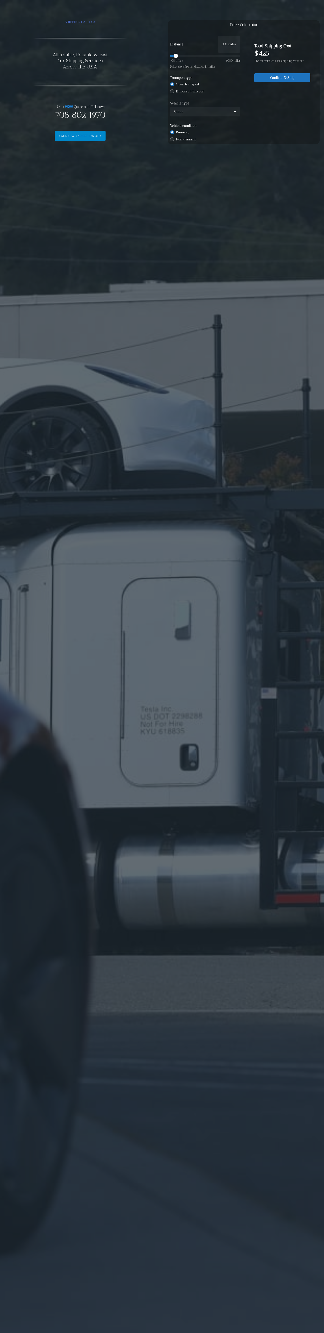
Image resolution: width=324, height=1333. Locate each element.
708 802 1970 (80, 115)
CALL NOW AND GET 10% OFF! (80, 136)
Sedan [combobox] (178, 112)
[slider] (205, 56)
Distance (176, 44)
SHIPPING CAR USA (80, 22)
